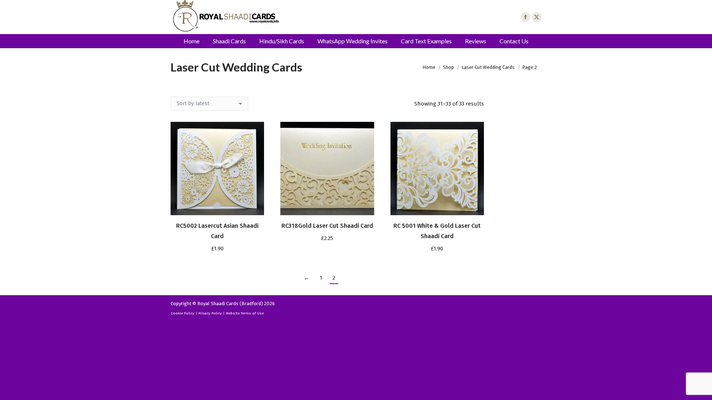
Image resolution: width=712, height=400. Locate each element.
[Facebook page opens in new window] (525, 17)
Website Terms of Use (245, 313)
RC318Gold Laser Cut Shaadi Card (327, 225)
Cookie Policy (182, 313)
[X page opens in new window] (536, 17)
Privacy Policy (210, 313)
